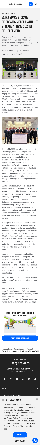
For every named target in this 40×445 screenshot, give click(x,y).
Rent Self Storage (20, 338)
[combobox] (21, 4)
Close (20, 435)
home (4, 349)
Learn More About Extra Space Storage (18, 370)
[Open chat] (35, 440)
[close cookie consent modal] (37, 399)
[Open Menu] (3, 4)
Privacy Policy (12, 418)
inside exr (12, 349)
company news (25, 349)
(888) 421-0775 (20, 363)
